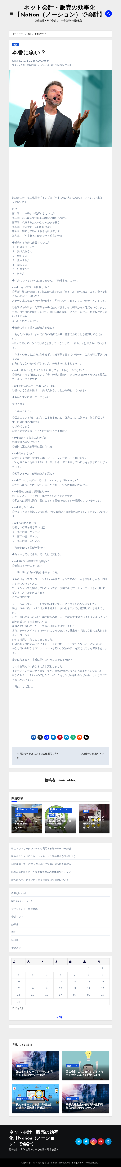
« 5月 (59, 1017)
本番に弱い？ (29, 53)
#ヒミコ (54, 65)
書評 (15, 44)
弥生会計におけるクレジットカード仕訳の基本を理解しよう (43, 856)
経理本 (15, 940)
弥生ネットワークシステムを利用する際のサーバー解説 (41, 848)
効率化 (15, 924)
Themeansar (90, 1162)
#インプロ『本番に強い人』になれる (32, 65)
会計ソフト (17, 916)
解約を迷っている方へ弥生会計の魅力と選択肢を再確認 (41, 864)
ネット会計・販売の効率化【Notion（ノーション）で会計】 (33, 1138)
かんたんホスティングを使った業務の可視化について (40, 879)
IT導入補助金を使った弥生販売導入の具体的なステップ (41, 872)
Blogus (76, 1162)
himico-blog (25, 61)
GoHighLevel (18, 893)
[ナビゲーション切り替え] (11, 13)
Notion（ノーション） (25, 810)
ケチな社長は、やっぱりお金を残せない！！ (93, 820)
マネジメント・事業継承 (24, 908)
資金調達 (16, 947)
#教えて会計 (65, 65)
